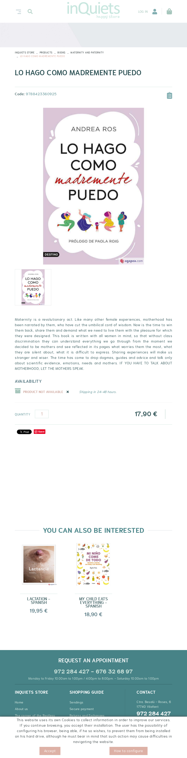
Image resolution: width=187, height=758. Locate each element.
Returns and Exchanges (87, 715)
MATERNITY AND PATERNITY (87, 52)
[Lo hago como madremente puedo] (93, 186)
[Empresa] (93, 10)
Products (46, 52)
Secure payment (82, 709)
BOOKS (61, 52)
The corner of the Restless (35, 715)
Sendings (76, 702)
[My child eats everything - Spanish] (93, 568)
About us (21, 709)
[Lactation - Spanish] (38, 568)
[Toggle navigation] (17, 11)
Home (19, 702)
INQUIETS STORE (24, 52)
